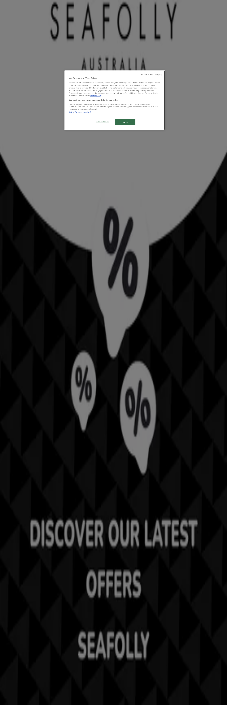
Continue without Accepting (151, 74)
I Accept (125, 122)
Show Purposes (102, 122)
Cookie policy (95, 96)
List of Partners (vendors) (80, 112)
